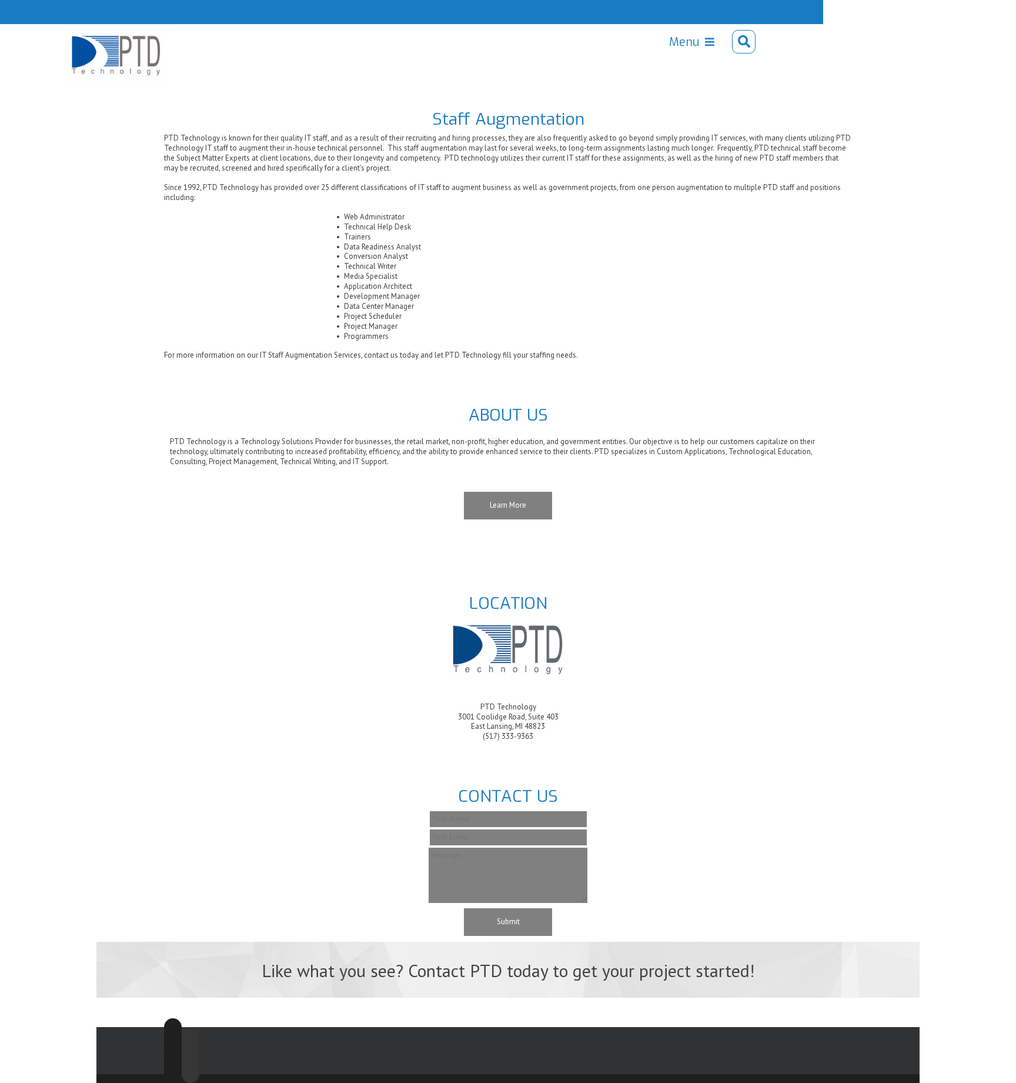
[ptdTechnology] (95, 41)
